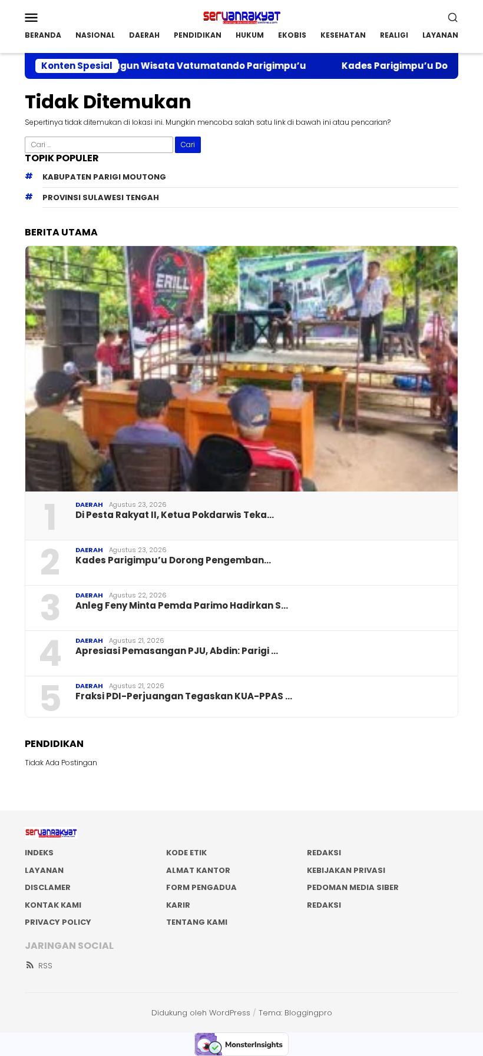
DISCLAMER (48, 887)
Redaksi (324, 905)
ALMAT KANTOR (198, 870)
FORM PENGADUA (201, 887)
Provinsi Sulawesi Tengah (100, 197)
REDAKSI (324, 852)
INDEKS (39, 852)
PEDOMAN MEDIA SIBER (353, 887)
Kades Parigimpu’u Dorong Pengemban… (173, 560)
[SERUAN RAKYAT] (241, 16)
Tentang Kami (196, 922)
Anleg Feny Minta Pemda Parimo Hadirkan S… (181, 605)
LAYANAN (44, 870)
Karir (178, 905)
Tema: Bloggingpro (295, 1012)
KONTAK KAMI (53, 905)
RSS (45, 965)
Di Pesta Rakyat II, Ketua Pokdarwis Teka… (174, 515)
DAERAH (89, 504)
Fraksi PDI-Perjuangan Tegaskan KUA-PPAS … (183, 696)
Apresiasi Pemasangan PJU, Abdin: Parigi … (176, 651)
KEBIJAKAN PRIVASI (346, 870)
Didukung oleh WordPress (200, 1012)
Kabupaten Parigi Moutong (104, 176)
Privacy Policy (58, 922)
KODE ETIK (186, 852)
